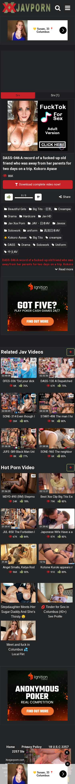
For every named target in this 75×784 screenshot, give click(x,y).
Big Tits (37, 237)
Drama (12, 216)
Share (66, 197)
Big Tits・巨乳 (42, 209)
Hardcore (28, 216)
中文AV (12, 252)
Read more (65, 269)
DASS (11, 245)
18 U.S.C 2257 (58, 747)
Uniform (60, 245)
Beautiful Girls (16, 209)
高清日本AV (51, 230)
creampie (54, 237)
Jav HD (46, 216)
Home (10, 747)
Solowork (13, 230)
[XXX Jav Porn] (26, 8)
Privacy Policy (32, 747)
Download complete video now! (39, 184)
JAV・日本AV (40, 223)
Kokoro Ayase (17, 237)
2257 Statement (23, 751)
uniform (31, 230)
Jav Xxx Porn (16, 223)
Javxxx (60, 223)
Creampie (64, 209)
